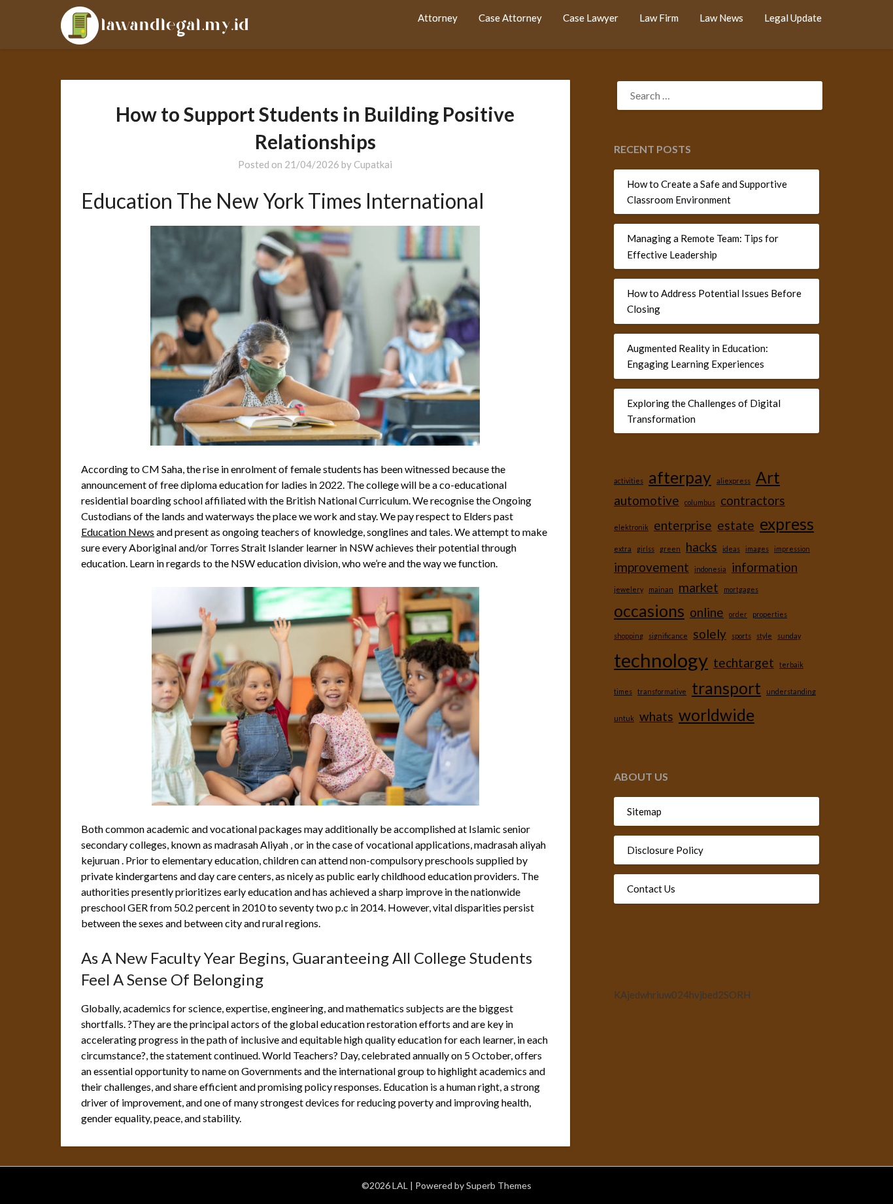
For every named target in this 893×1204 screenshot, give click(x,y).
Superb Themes (498, 1185)
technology (661, 659)
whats (656, 716)
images (757, 548)
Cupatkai (373, 164)
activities (628, 480)
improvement (651, 567)
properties (769, 614)
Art (768, 477)
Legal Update (793, 18)
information (765, 567)
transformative (661, 691)
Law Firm (659, 18)
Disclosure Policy (665, 850)
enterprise (683, 525)
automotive (646, 500)
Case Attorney (510, 18)
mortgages (741, 589)
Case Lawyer (590, 18)
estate (735, 525)
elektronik (631, 527)
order (738, 614)
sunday (789, 635)
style (764, 635)
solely (709, 633)
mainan (661, 589)
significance (668, 635)
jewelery (628, 589)
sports (741, 635)
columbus (699, 502)
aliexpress (733, 480)
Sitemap (644, 811)
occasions (649, 610)
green (670, 548)
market (698, 587)
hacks (701, 546)
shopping (628, 635)
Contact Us (651, 888)
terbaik (791, 664)
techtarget (743, 662)
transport (726, 688)
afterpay (680, 477)
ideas (731, 548)
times (623, 691)
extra (623, 548)
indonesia (710, 569)
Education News (117, 531)
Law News (721, 18)
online (707, 612)
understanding (791, 691)
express (787, 523)
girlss (645, 548)
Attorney (438, 18)
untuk (624, 718)
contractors (752, 500)
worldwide (716, 714)
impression (792, 548)
